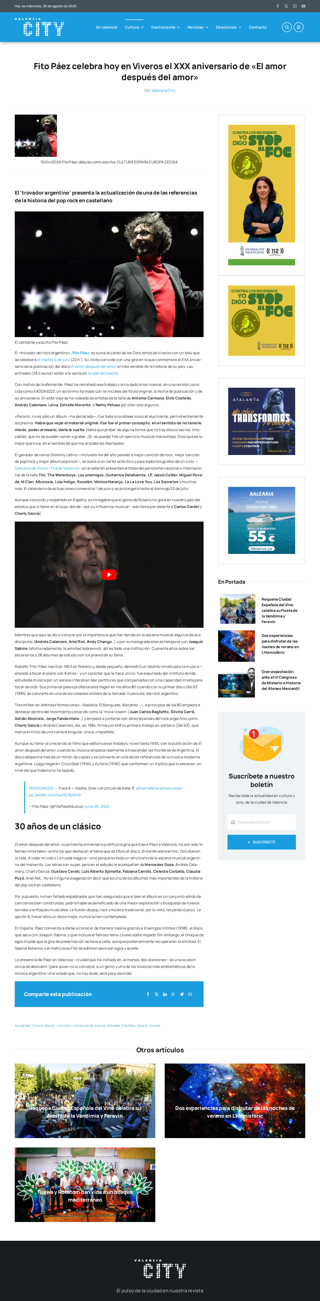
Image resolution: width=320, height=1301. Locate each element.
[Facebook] (148, 994)
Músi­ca (49, 1025)
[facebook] (278, 6)
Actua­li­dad (22, 1025)
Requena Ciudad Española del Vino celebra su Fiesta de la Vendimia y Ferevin (280, 610)
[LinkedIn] (165, 994)
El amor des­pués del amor (93, 366)
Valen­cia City (163, 90)
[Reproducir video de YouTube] (109, 575)
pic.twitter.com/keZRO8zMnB (54, 794)
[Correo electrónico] (190, 994)
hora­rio (142, 1025)
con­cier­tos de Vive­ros (89, 1025)
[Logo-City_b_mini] (39, 20)
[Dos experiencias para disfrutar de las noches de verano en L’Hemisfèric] (236, 633)
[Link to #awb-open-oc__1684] (299, 27)
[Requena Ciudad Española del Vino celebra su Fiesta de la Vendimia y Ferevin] (237, 597)
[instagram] (295, 6)
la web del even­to (103, 373)
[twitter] (286, 6)
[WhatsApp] (173, 994)
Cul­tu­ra (37, 1025)
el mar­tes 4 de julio (53, 359)
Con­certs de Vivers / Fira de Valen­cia (46, 468)
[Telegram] (181, 994)
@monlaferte (147, 788)
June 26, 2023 (96, 806)
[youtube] (303, 6)
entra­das (113, 1025)
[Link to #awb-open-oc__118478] (287, 27)
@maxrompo (171, 788)
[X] (156, 994)
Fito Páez (80, 352)
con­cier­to (64, 1025)
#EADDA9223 (41, 788)
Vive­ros (154, 1025)
